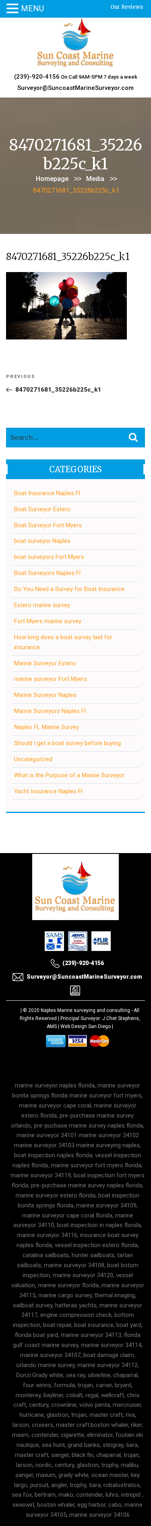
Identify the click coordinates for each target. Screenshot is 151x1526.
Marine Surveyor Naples (45, 695)
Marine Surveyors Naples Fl (50, 711)
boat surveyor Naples (42, 541)
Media (95, 179)
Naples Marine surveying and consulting (85, 1010)
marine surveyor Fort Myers (50, 679)
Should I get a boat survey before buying (67, 743)
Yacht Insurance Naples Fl (48, 791)
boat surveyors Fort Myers (49, 557)
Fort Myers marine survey (47, 621)
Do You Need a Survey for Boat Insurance (69, 589)
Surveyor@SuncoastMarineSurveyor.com (75, 87)
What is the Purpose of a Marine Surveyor (69, 775)
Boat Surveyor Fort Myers (48, 525)
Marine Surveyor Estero (45, 663)
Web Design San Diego (85, 1026)
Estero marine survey (42, 605)
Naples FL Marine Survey (46, 727)
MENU (32, 8)
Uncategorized (33, 759)
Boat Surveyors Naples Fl (47, 573)
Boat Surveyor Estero (42, 509)
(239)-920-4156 (37, 76)
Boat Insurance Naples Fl (47, 493)
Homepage (52, 179)
